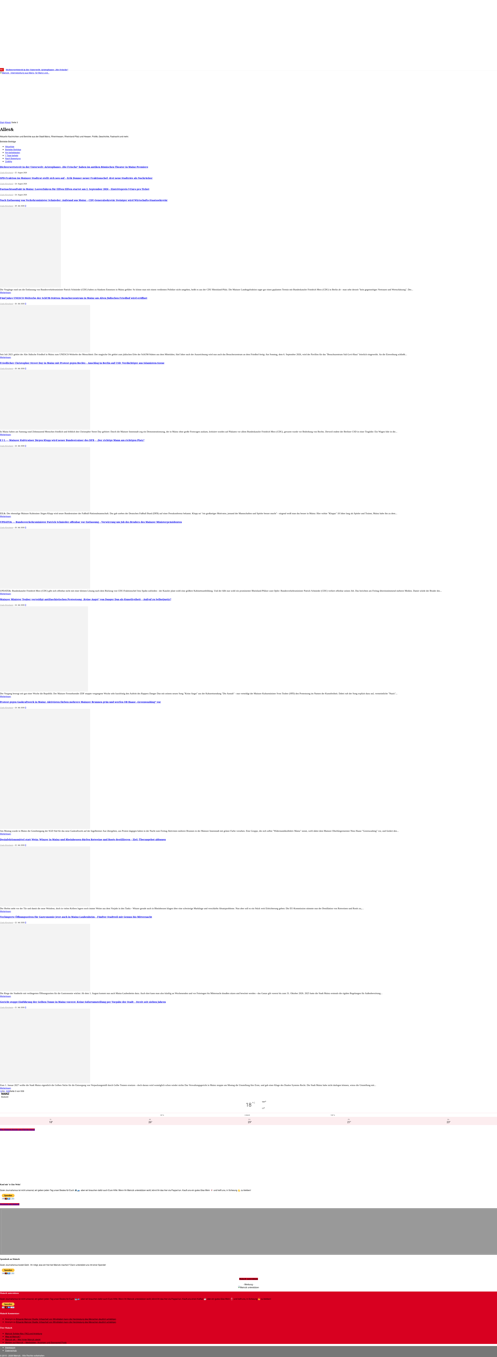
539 (8, 1091)
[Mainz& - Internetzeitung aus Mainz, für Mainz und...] (39, 92)
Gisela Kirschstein (6, 173)
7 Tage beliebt (11, 155)
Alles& (8, 122)
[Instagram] (403, 69)
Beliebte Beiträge (13, 149)
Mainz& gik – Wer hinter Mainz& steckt (22, 1339)
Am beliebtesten (12, 152)
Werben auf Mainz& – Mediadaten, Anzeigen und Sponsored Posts (36, 1342)
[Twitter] (407, 69)
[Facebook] (399, 69)
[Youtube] (411, 69)
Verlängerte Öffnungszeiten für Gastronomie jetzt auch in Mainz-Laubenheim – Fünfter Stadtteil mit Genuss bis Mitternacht (76, 916)
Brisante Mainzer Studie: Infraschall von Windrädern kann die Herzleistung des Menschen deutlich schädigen (66, 1319)
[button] (370, 117)
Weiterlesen (5, 292)
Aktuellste (9, 146)
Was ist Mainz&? (12, 1336)
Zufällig (8, 161)
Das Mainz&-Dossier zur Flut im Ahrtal (17, 1130)
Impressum (10, 1347)
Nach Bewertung (13, 158)
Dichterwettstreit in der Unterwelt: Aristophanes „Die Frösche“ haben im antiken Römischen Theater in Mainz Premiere (74, 166)
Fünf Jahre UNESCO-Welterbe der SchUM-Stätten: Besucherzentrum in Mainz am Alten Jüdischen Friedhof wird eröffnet (73, 298)
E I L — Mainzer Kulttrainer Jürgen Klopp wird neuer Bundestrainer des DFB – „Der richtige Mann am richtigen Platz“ (72, 440)
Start (2, 122)
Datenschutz (11, 1350)
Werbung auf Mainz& (9, 1204)
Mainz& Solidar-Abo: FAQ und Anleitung (23, 1333)
